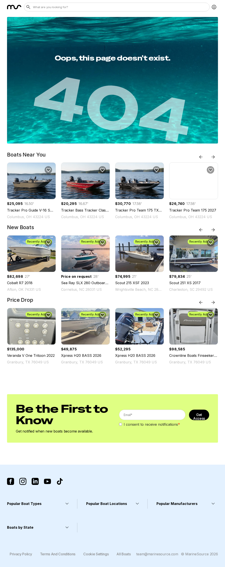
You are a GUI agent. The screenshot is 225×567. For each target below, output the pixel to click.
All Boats (123, 554)
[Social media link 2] (22, 481)
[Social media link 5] (59, 481)
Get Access (199, 416)
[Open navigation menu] (214, 7)
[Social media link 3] (35, 481)
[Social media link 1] (10, 481)
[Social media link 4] (47, 481)
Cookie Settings (96, 554)
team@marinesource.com (157, 554)
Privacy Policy (21, 554)
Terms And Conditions (58, 554)
